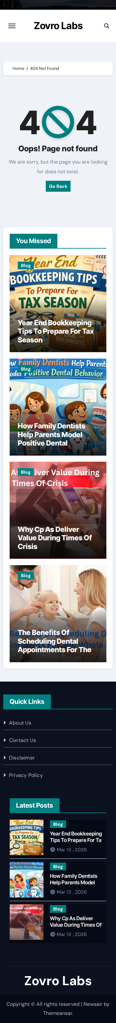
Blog (26, 265)
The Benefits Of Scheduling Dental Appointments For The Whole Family (55, 645)
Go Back (58, 186)
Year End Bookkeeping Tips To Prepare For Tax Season (56, 331)
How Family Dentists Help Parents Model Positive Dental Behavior (51, 439)
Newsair (92, 1004)
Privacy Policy (26, 775)
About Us (20, 722)
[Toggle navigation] (11, 26)
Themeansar (57, 1013)
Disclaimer (22, 757)
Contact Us (22, 740)
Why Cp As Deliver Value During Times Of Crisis (55, 538)
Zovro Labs (58, 25)
